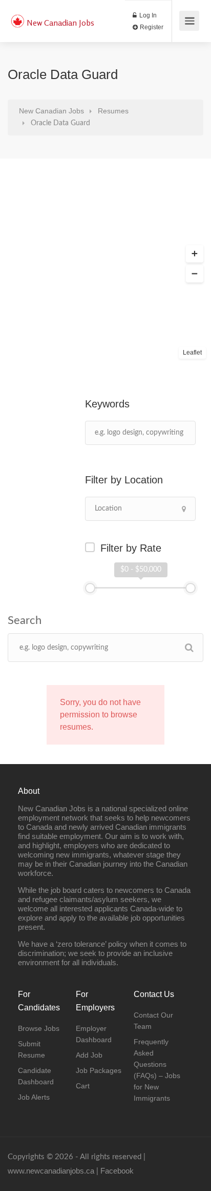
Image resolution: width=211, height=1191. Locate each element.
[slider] (90, 588)
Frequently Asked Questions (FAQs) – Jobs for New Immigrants (157, 1070)
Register (150, 27)
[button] (194, 254)
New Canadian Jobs (60, 22)
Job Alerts (34, 1097)
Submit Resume (31, 1049)
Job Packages (98, 1070)
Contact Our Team (153, 1020)
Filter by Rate (130, 548)
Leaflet (192, 352)
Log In (147, 15)
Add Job (89, 1055)
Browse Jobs (38, 1028)
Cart (83, 1086)
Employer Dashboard (94, 1034)
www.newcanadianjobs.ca (51, 1170)
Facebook (117, 1170)
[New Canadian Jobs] (17, 15)
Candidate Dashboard (36, 1076)
